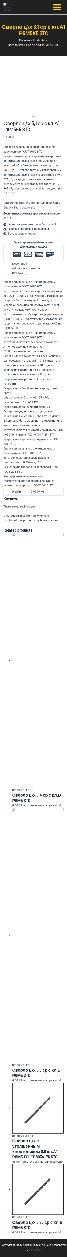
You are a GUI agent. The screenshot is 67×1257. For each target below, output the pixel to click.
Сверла (8, 207)
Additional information (26, 268)
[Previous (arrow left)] (6, 628)
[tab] (38, 263)
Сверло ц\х (27, 207)
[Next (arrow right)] (61, 628)
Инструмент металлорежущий (39, 202)
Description (19, 263)
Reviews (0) (19, 273)
